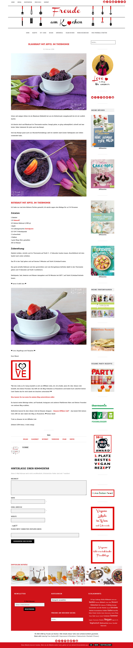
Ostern (113, 613)
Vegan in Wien (70, 33)
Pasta (90, 616)
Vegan (64, 439)
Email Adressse (16, 507)
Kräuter (95, 613)
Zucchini (115, 623)
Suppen (90, 620)
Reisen (51, 33)
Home (13, 2)
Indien (105, 610)
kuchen (99, 613)
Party (116, 613)
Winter (72, 439)
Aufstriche (114, 599)
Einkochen (94, 605)
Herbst (91, 611)
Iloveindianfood (98, 610)
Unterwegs (59, 33)
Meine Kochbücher (83, 33)
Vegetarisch (94, 623)
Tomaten (101, 620)
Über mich (38, 2)
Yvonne (25, 447)
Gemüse (114, 605)
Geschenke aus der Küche (97, 608)
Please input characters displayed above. (26, 529)
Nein (96, 645)
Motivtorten (108, 613)
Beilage (25, 439)
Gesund (108, 607)
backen (92, 602)
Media (19, 2)
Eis (99, 605)
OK (91, 645)
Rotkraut (45, 439)
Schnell (101, 616)
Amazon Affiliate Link (60, 411)
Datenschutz (81, 636)
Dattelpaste (29, 229)
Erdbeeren (103, 605)
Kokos (90, 613)
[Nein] (131, 645)
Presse (96, 636)
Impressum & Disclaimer (68, 636)
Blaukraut (35, 439)
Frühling (108, 605)
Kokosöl (16, 220)
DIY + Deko (43, 33)
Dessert (115, 602)
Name (13, 498)
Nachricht (14, 479)
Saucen (97, 616)
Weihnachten (104, 623)
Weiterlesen (105, 645)
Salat (93, 616)
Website (14, 516)
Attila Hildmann (106, 599)
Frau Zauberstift (53, 636)
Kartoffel (115, 610)
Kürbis (102, 613)
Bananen (98, 602)
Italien (110, 610)
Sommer (114, 615)
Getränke (114, 607)
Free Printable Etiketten (99, 33)
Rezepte (34, 33)
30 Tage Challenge (96, 599)
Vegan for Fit (115, 620)
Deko (110, 602)
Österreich (103, 626)
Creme (107, 602)
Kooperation (28, 2)
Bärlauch (102, 602)
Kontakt (46, 2)
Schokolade (106, 616)
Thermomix (55, 439)
